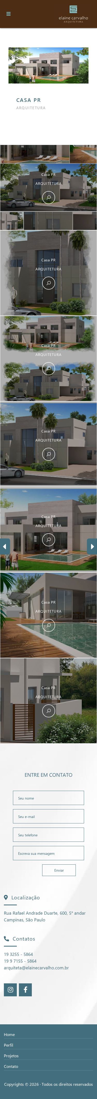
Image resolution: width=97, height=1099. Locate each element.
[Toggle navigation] (8, 13)
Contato (11, 1066)
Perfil (8, 1045)
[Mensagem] (48, 853)
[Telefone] (48, 835)
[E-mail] (48, 816)
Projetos (11, 1055)
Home (9, 1034)
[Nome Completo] (48, 798)
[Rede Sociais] (10, 989)
